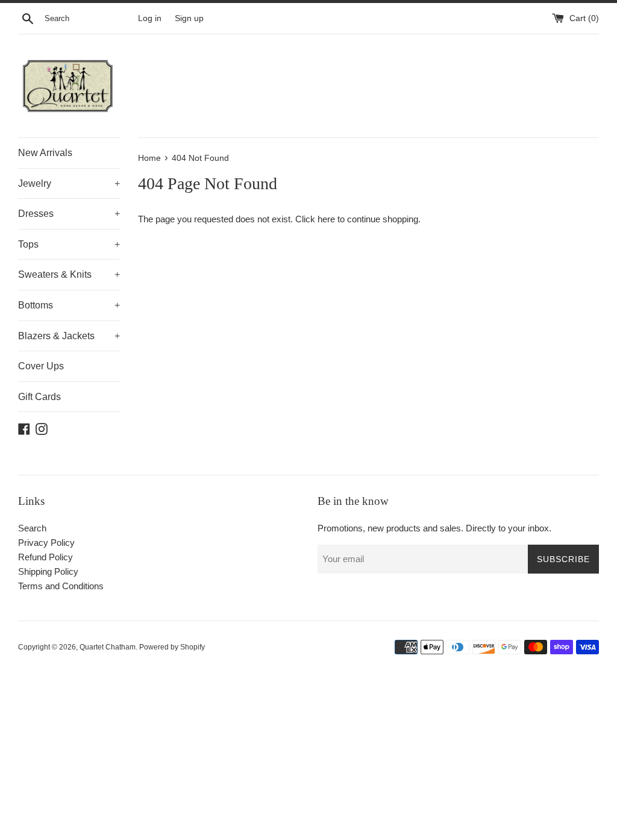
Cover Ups (41, 366)
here (326, 219)
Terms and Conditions (61, 586)
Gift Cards (39, 397)
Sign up (189, 18)
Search (32, 528)
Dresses (69, 213)
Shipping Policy (48, 571)
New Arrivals (45, 153)
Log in (149, 18)
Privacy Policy (46, 542)
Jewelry (69, 183)
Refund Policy (45, 557)
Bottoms (69, 305)
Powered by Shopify (172, 647)
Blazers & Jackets (69, 336)
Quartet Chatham (108, 647)
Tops (69, 244)
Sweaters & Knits (69, 274)
